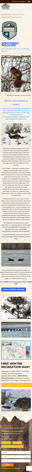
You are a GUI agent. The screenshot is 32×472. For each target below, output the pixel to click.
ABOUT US (6, 442)
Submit (7, 465)
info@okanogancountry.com (10, 433)
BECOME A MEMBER (19, 1)
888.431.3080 (5, 431)
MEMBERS (17, 442)
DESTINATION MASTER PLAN (12, 446)
